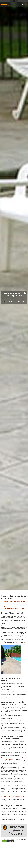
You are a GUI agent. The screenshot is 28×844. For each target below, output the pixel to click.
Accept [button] (4, 841)
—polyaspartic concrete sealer (14, 608)
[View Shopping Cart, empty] (22, 4)
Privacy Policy (10, 841)
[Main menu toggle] (26, 5)
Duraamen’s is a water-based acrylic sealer (13, 784)
